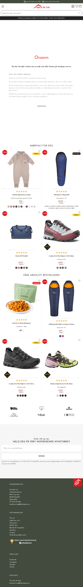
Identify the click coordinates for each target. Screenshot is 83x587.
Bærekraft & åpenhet (17, 528)
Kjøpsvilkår (13, 499)
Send (41, 456)
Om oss (12, 518)
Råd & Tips (13, 525)
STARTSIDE (41, 106)
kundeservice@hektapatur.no (20, 504)
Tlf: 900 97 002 (15, 502)
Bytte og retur (15, 494)
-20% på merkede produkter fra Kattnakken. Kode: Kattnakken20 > (41, 18)
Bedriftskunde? (15, 497)
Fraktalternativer (16, 492)
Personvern (13, 523)
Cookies (12, 532)
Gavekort (13, 530)
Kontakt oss (14, 489)
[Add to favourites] (39, 151)
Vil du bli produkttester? (18, 535)
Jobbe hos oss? (15, 520)
